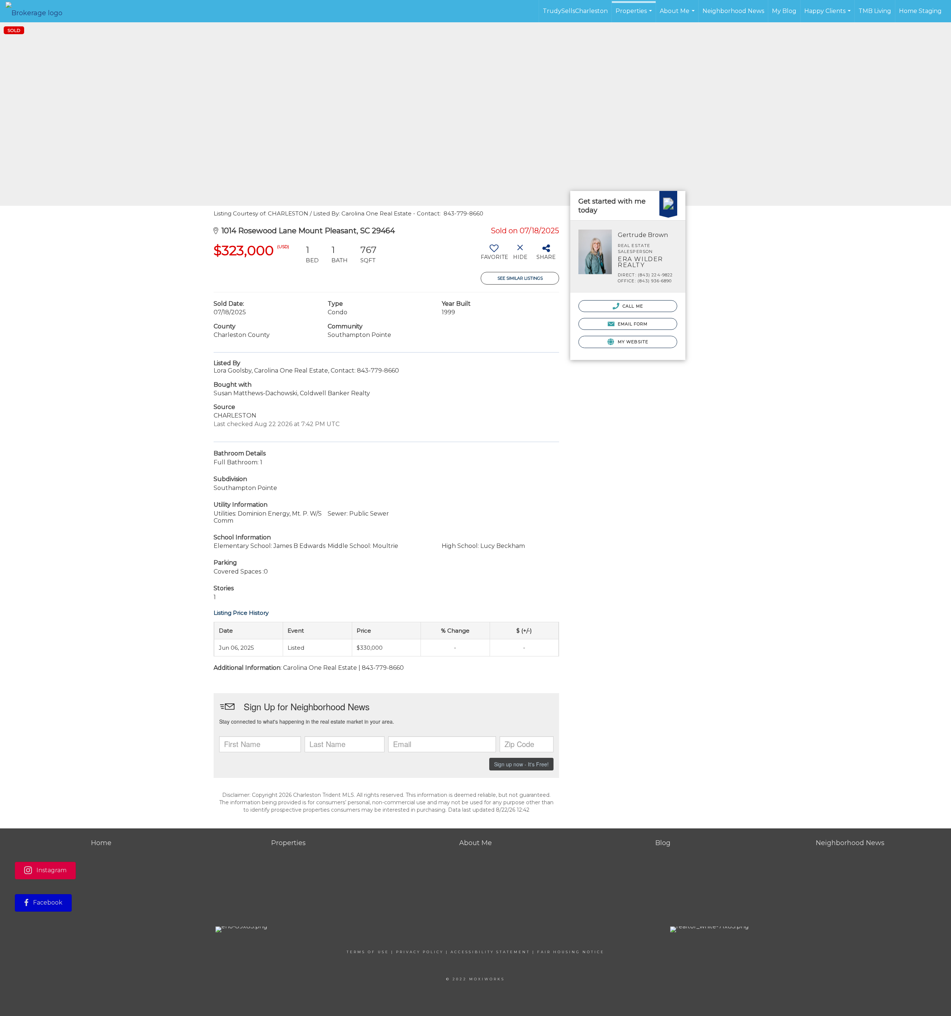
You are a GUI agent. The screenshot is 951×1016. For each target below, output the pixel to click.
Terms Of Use (368, 952)
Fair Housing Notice (570, 952)
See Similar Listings (520, 278)
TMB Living (875, 10)
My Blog (784, 10)
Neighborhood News (733, 10)
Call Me (632, 306)
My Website (632, 341)
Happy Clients (828, 14)
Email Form (631, 324)
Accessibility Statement (490, 952)
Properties (635, 14)
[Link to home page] (38, 11)
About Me (678, 14)
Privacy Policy (420, 952)
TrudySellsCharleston (575, 10)
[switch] (494, 255)
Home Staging (920, 10)
